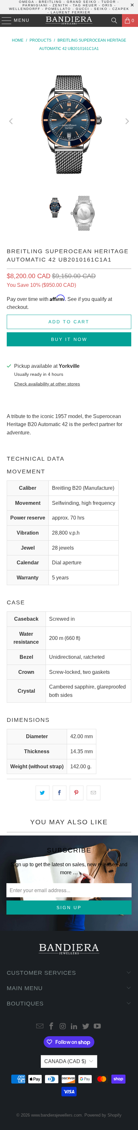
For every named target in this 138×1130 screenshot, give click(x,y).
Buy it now (69, 339)
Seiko (101, 9)
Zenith (60, 5)
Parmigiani (35, 5)
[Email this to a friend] (93, 793)
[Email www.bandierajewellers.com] (40, 1027)
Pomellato (58, 9)
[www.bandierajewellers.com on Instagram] (63, 1027)
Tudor (108, 2)
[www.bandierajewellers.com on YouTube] (97, 1027)
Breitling (50, 2)
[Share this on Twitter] (42, 793)
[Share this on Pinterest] (76, 793)
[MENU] (3, 20)
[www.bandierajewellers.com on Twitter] (86, 1027)
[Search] (114, 20)
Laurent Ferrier (71, 12)
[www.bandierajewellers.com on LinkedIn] (74, 1027)
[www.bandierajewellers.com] (69, 20)
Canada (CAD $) (65, 1061)
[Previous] (11, 121)
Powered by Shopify (103, 1115)
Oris (107, 5)
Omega (26, 2)
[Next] (126, 121)
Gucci (82, 9)
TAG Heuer (85, 5)
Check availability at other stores (47, 384)
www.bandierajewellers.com (56, 1115)
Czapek (120, 9)
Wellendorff (24, 9)
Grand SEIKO (82, 2)
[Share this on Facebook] (59, 793)
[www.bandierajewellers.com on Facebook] (51, 1027)
